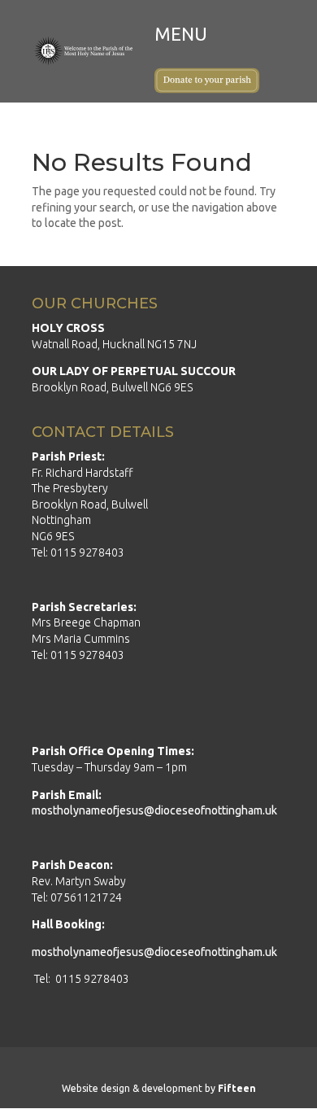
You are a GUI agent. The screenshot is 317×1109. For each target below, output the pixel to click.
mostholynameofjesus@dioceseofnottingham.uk (154, 810)
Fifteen (237, 1088)
